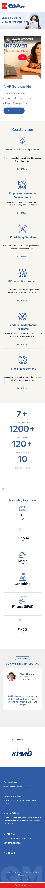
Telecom (22, 538)
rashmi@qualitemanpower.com (17, 838)
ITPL (27, 879)
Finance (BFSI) (22, 607)
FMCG (22, 630)
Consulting (23, 584)
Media (22, 561)
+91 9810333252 (12, 843)
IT (22, 515)
